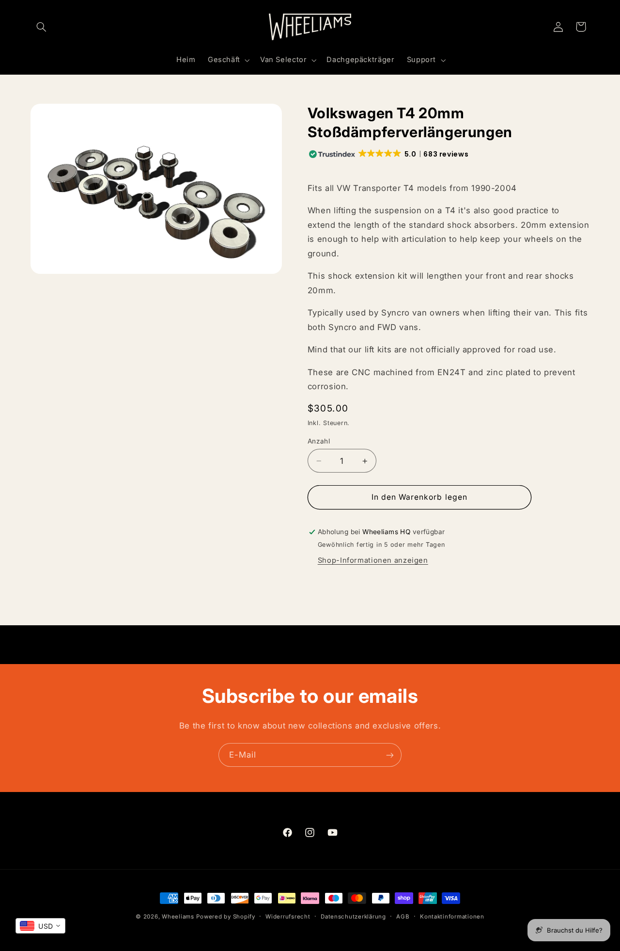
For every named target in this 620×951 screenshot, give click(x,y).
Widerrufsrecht (287, 916)
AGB (402, 916)
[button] (42, 27)
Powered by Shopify (225, 916)
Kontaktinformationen (452, 916)
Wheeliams (178, 916)
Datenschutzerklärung (353, 916)
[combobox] (40, 926)
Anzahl (319, 441)
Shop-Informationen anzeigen (373, 560)
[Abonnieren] (390, 755)
